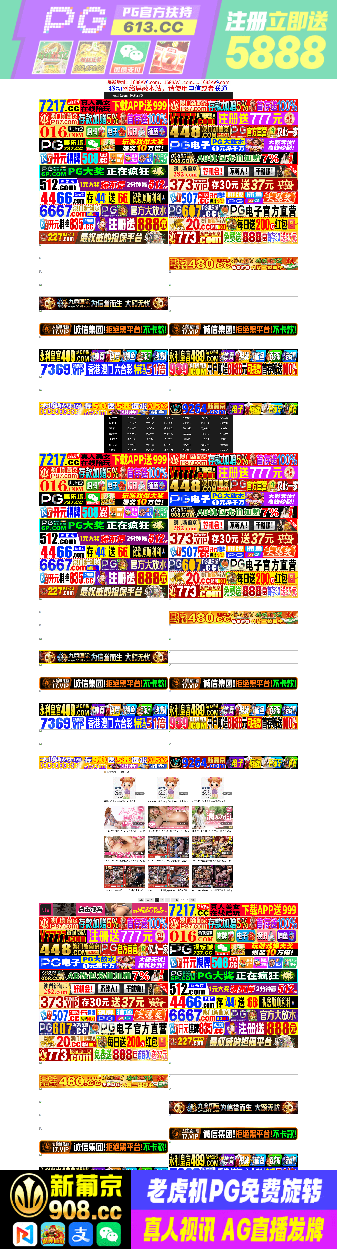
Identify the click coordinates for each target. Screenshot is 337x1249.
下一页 (175, 900)
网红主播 (150, 418)
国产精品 (131, 418)
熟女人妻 (150, 445)
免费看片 (113, 450)
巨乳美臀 (168, 423)
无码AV (113, 439)
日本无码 (168, 418)
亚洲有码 (187, 418)
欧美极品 (205, 418)
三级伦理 (131, 423)
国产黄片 (131, 445)
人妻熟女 (187, 423)
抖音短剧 (131, 439)
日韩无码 (224, 450)
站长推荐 (113, 428)
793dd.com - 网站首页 (128, 95)
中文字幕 (150, 423)
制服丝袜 (205, 423)
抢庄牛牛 (150, 434)
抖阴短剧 (205, 450)
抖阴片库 (113, 445)
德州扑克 (168, 434)
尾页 (193, 900)
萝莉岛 (224, 439)
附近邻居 (131, 428)
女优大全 (205, 439)
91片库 (187, 439)
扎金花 (205, 434)
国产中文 (131, 450)
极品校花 (187, 450)
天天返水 (224, 434)
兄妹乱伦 (150, 450)
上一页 (150, 900)
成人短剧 (168, 450)
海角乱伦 (205, 445)
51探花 (168, 439)
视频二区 (113, 423)
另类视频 (224, 423)
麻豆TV (150, 439)
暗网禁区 (187, 445)
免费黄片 (168, 445)
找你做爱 (168, 428)
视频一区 (113, 418)
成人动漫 (224, 418)
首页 (141, 900)
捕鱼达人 (131, 434)
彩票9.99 (187, 434)
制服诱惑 (224, 445)
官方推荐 (113, 434)
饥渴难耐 (150, 428)
